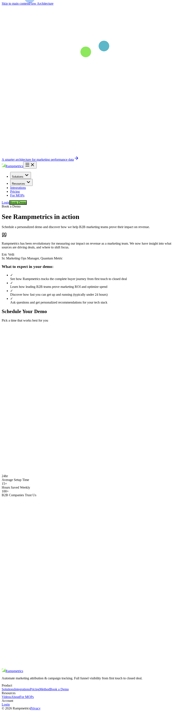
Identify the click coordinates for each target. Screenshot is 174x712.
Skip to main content (15, 3)
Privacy (35, 708)
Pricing (15, 191)
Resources (18, 183)
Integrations (18, 187)
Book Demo (18, 202)
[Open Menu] (30, 165)
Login (6, 202)
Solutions (17, 176)
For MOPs (17, 195)
